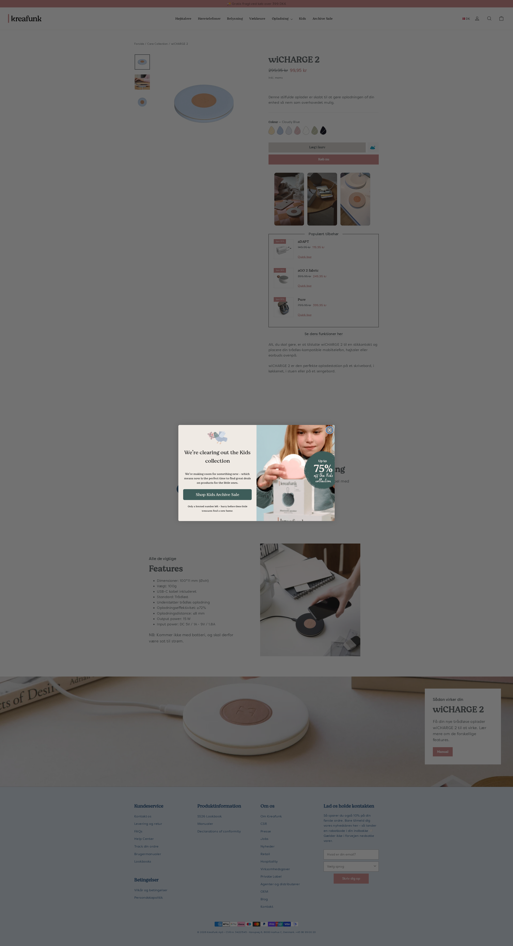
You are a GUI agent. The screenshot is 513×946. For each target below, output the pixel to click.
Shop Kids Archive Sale (217, 494)
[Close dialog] (329, 430)
